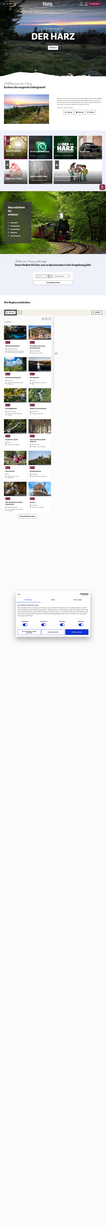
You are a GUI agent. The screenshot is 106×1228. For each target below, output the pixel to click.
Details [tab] (53, 599)
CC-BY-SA (104, 253)
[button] (97, 312)
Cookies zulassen (77, 632)
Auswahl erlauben (53, 632)
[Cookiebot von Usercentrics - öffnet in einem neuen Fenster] (81, 594)
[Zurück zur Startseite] (47, 4)
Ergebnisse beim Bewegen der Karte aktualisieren (53, 353)
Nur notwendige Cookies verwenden (29, 632)
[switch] (43, 624)
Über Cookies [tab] (78, 599)
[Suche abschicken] (50, 276)
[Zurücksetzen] (47, 276)
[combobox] (44, 276)
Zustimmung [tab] (28, 599)
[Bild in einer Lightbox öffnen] (26, 109)
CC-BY (51, 183)
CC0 (101, 158)
